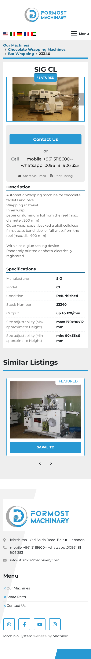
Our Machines (18, 588)
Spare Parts (16, 597)
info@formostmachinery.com (34, 560)
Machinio (60, 636)
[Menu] (74, 33)
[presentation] (40, 462)
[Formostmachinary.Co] (37, 515)
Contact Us (45, 139)
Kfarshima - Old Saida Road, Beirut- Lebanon (47, 540)
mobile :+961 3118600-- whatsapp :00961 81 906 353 (50, 162)
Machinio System (17, 636)
